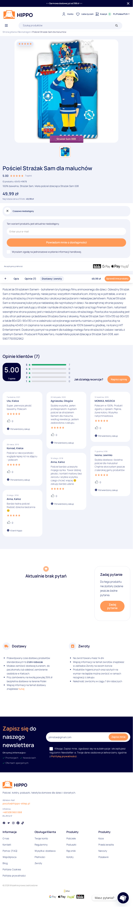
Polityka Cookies (12, 869)
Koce (101, 838)
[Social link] (4, 823)
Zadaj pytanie (112, 606)
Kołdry (70, 857)
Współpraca (9, 857)
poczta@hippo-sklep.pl (16, 803)
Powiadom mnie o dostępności (66, 242)
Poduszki (71, 844)
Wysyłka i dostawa (45, 850)
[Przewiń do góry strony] (5, 278)
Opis (16, 278)
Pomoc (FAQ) (10, 850)
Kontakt (7, 844)
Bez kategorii (24, 31)
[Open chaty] (123, 897)
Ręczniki (71, 850)
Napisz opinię (119, 379)
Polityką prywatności (64, 756)
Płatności (40, 857)
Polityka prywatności (14, 875)
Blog (5, 863)
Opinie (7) (30, 278)
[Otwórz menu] (6, 25)
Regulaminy (41, 844)
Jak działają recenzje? (88, 379)
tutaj (21, 688)
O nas (6, 838)
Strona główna (10, 31)
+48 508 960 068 (12, 812)
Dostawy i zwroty (52, 278)
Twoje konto (41, 838)
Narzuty (102, 850)
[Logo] (18, 14)
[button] (65, 151)
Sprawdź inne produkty (117, 278)
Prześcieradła (106, 844)
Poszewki (103, 857)
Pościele (71, 838)
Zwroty (38, 863)
